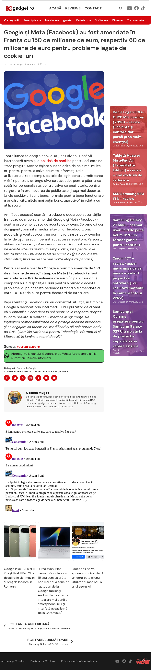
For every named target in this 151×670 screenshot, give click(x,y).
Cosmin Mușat (16, 64)
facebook (47, 371)
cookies (36, 371)
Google (32, 368)
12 (45, 64)
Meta (65, 371)
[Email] (54, 378)
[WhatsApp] (15, 378)
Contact (93, 8)
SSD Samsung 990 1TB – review (128, 196)
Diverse (117, 20)
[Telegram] (38, 378)
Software (101, 20)
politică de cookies (56, 160)
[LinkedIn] (46, 378)
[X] (23, 378)
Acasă (55, 8)
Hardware (52, 20)
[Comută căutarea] (121, 8)
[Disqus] (54, 467)
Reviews (73, 8)
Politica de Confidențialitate (79, 661)
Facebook (22, 368)
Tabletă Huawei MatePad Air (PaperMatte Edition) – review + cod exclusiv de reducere (127, 168)
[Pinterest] (30, 378)
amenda (26, 371)
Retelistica (83, 20)
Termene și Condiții (12, 661)
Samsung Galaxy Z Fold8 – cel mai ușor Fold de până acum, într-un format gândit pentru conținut (128, 232)
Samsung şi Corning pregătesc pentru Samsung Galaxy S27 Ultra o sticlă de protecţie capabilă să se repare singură (128, 328)
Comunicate (135, 20)
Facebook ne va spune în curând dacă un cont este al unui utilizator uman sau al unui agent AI (87, 578)
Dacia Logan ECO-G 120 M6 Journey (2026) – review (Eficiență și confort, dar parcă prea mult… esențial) (128, 127)
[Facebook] (7, 378)
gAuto (67, 20)
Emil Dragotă (119, 248)
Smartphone (32, 20)
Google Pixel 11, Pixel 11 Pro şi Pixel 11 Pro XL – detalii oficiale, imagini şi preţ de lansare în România (19, 578)
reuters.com (28, 346)
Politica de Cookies (42, 661)
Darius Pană (119, 145)
